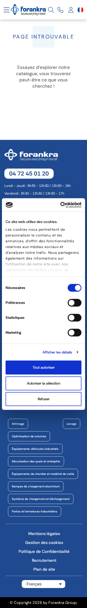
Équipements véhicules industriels (35, 449)
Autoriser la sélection (43, 383)
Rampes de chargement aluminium (36, 486)
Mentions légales (44, 533)
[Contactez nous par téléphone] (60, 10)
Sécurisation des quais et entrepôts (36, 461)
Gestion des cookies (44, 542)
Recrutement (44, 560)
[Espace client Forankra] (71, 10)
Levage (71, 424)
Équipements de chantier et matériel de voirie (43, 474)
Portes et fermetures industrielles (34, 511)
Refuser (44, 399)
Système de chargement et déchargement (41, 499)
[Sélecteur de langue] (80, 10)
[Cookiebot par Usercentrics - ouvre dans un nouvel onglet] (61, 205)
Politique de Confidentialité (44, 551)
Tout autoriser (44, 367)
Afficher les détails (57, 352)
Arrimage (18, 424)
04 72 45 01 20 (29, 173)
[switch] (74, 303)
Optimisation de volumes (29, 436)
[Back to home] (28, 9)
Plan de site (44, 569)
